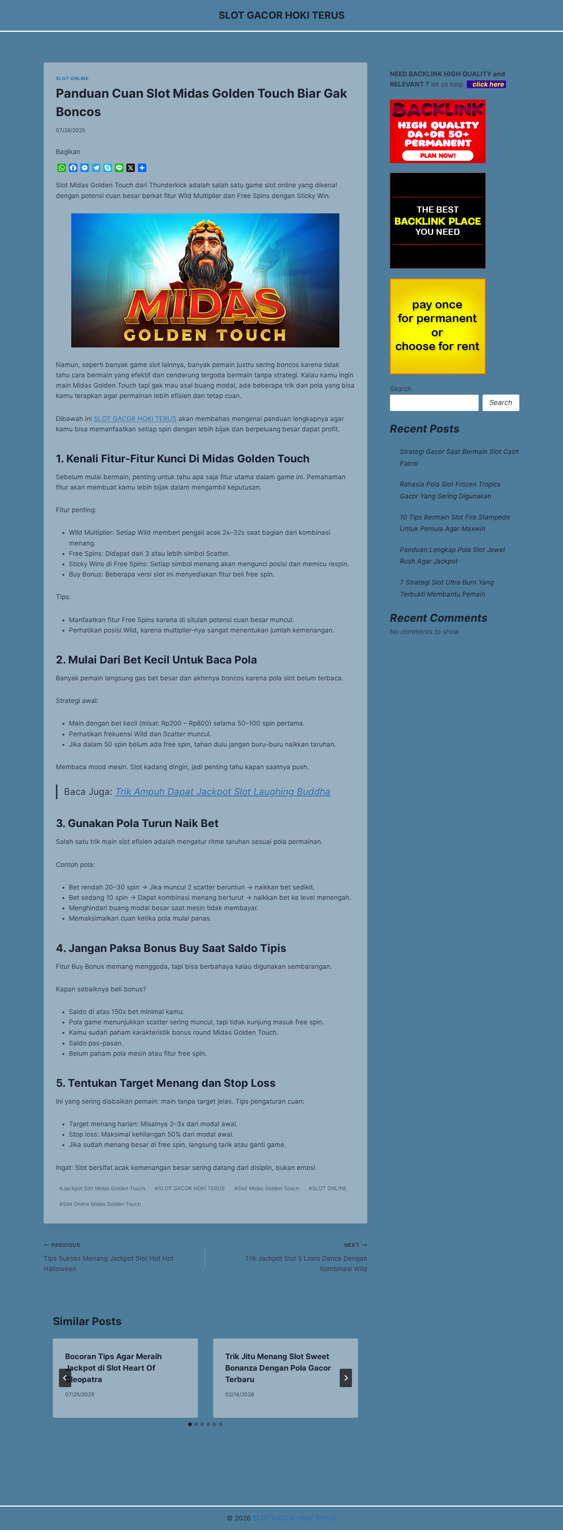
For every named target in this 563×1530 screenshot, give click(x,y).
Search (400, 389)
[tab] (190, 1424)
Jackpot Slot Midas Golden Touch (102, 1188)
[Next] (346, 1378)
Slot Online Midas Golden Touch (100, 1204)
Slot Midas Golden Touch (266, 1188)
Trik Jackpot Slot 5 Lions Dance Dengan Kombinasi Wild (306, 1257)
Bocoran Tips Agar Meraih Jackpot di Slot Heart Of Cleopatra (113, 1368)
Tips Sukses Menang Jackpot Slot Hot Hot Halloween (108, 1257)
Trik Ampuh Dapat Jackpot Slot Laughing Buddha (223, 791)
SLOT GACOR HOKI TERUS (135, 419)
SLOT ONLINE (72, 78)
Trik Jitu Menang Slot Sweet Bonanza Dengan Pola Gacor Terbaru (278, 1368)
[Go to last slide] (65, 1378)
